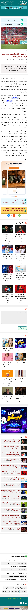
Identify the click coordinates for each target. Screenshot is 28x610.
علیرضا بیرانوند (15, 98)
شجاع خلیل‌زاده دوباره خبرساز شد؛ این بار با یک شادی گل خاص (20, 237)
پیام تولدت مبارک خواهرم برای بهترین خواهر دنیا (16, 560)
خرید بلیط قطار (6, 591)
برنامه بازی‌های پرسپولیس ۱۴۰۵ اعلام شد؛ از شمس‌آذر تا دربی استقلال (20, 297)
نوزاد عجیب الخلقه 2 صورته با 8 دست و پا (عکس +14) (13, 202)
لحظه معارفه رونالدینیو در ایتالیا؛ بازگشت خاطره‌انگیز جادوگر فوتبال (20, 258)
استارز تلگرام (23, 591)
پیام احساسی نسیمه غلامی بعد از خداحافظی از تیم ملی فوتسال (7, 257)
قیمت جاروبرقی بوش (9, 588)
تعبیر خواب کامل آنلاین (20, 588)
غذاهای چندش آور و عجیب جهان (20, 364)
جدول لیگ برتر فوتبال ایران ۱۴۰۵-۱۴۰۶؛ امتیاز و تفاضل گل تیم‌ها (20, 275)
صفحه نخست (23, 599)
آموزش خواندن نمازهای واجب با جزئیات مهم (17, 563)
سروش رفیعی (9, 100)
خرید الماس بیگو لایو (19, 200)
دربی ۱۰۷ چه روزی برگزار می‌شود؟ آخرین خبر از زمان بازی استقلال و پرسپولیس (7, 297)
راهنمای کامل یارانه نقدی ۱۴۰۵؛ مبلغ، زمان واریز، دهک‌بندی (13, 211)
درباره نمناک (16, 599)
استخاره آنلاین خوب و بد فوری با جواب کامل (14, 208)
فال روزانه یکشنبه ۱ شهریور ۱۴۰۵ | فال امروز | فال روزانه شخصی (7, 381)
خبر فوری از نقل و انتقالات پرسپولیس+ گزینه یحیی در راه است (14, 55)
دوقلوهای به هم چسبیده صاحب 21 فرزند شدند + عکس (7, 365)
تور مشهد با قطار (15, 591)
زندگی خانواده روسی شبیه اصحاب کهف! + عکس (20, 399)
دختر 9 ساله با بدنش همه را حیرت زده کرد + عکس (20, 381)
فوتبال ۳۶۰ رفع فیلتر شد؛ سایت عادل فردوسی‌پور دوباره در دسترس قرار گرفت (8, 238)
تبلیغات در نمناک (7, 599)
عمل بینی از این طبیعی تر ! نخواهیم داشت (7, 349)
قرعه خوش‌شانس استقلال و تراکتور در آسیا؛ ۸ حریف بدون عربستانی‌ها (7, 277)
